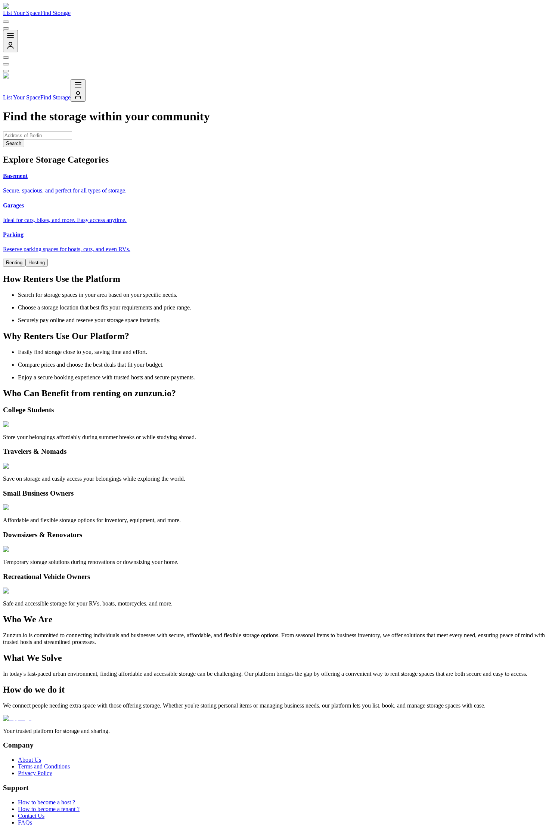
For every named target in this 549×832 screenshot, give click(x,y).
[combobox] (6, 22)
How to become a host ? (46, 802)
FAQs (25, 822)
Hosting (36, 262)
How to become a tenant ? (49, 809)
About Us (29, 759)
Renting (14, 262)
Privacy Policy (35, 773)
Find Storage (55, 13)
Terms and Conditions (44, 766)
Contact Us (31, 816)
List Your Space (21, 13)
